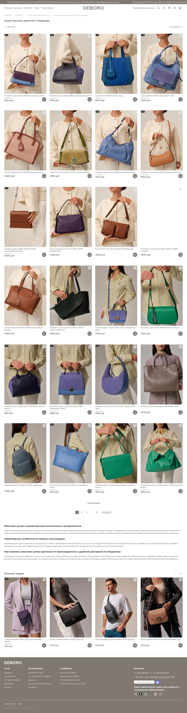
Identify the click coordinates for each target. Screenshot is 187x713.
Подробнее (84, 392)
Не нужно (104, 392)
